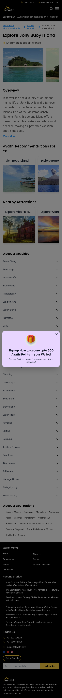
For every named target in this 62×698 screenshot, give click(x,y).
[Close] (56, 334)
